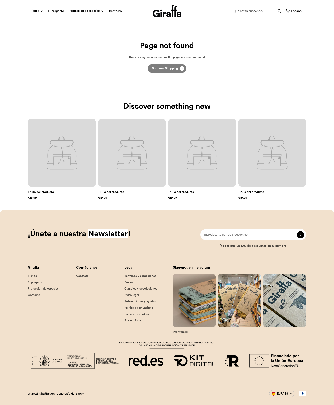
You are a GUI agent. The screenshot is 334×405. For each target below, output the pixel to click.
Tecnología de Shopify (70, 393)
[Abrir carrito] (287, 11)
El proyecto (56, 11)
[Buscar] (279, 11)
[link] (167, 68)
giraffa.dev (46, 393)
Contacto (115, 11)
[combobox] (256, 11)
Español (296, 11)
